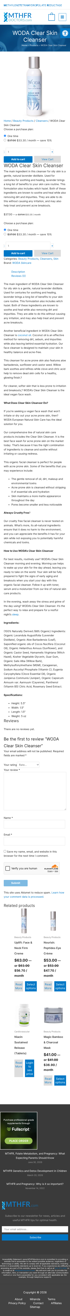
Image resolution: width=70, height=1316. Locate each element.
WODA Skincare (21, 262)
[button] (65, 33)
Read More (18, 986)
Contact (38, 1303)
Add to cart (18, 159)
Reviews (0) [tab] (18, 275)
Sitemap (35, 1307)
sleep (15, 614)
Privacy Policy (17, 1303)
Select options (31, 986)
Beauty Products (23, 120)
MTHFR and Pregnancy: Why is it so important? (35, 1183)
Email (8, 834)
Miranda (35, 1299)
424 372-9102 (61, 1268)
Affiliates (56, 1303)
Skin (55, 258)
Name (8, 817)
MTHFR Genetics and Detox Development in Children (35, 1170)
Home (7, 120)
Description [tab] (18, 271)
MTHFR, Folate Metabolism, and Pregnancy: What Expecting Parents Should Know (35, 1155)
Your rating (10, 764)
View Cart (47, 159)
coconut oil (24, 335)
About (18, 1299)
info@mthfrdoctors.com (25, 1270)
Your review (12, 769)
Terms (51, 1299)
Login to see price (29, 1068)
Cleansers (42, 120)
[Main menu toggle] (62, 17)
